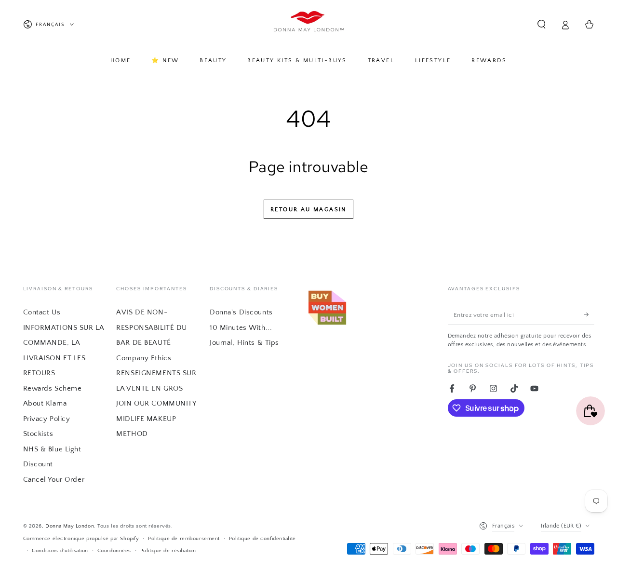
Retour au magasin (308, 209)
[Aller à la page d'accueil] (308, 24)
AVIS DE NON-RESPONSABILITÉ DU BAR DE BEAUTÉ (151, 327)
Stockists (38, 434)
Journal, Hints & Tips (244, 343)
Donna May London (69, 526)
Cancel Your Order (54, 479)
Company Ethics (143, 358)
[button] (541, 24)
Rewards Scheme (52, 388)
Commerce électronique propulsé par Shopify (81, 538)
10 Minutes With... (241, 328)
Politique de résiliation (168, 550)
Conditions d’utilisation (60, 550)
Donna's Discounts (241, 312)
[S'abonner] (589, 314)
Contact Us (42, 312)
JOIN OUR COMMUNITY (156, 403)
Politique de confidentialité (262, 538)
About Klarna (45, 403)
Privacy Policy (46, 419)
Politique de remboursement (184, 538)
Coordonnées (114, 550)
